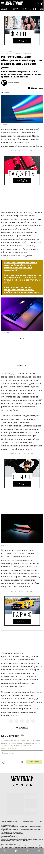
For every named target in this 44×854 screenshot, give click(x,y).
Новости (12, 51)
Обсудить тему (37, 88)
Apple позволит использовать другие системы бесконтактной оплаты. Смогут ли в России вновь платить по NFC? (22, 278)
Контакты (40, 821)
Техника (4, 51)
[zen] (26, 785)
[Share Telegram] (27, 851)
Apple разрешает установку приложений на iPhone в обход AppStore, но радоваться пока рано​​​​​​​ (21, 289)
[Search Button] (37, 3)
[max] (31, 785)
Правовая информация (28, 821)
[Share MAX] (16, 851)
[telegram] (22, 785)
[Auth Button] (41, 3)
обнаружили (23, 136)
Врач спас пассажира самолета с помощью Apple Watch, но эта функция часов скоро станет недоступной (20, 266)
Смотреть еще (22, 365)
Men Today (14, 3)
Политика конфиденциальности (9, 821)
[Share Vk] (5, 851)
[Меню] (2, 3)
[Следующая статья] (22, 768)
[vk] (17, 785)
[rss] (13, 785)
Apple (7, 92)
